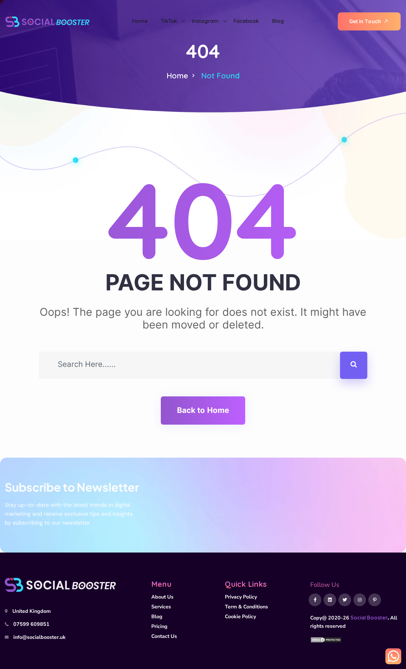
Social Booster (369, 617)
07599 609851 (31, 624)
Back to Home (203, 410)
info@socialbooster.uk (39, 637)
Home (177, 75)
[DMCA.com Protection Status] (326, 639)
